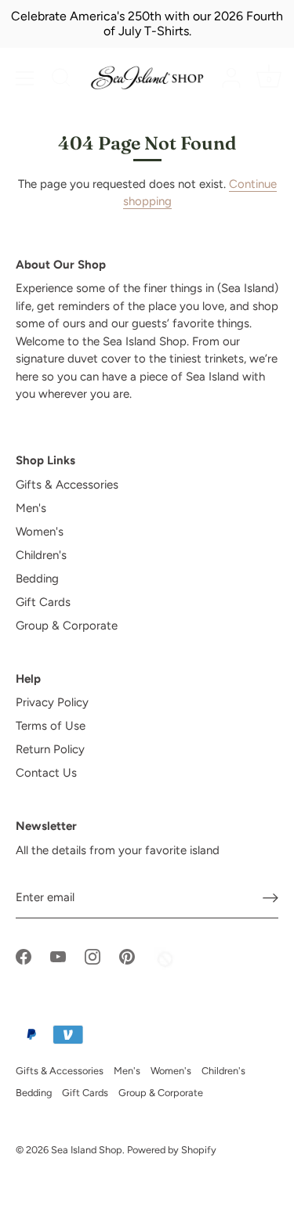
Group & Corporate (67, 626)
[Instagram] (92, 956)
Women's (40, 532)
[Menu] (25, 78)
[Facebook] (23, 956)
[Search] (61, 80)
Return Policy (50, 749)
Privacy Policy (52, 702)
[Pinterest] (127, 956)
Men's (31, 508)
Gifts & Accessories (67, 485)
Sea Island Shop (86, 1150)
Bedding (37, 579)
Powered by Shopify (171, 1150)
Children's (41, 555)
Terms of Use (50, 726)
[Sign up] (270, 898)
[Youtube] (58, 956)
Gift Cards (43, 602)
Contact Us (46, 773)
